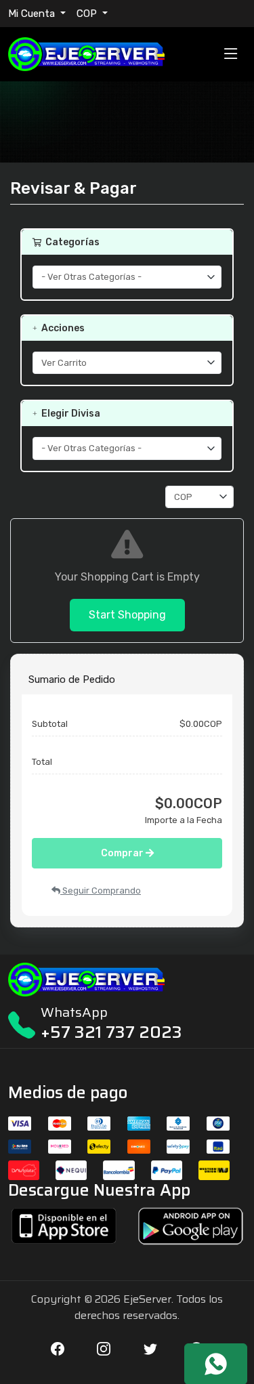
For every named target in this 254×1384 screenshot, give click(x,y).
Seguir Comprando (100, 890)
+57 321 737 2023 (111, 1032)
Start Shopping (127, 614)
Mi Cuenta (33, 13)
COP (88, 13)
